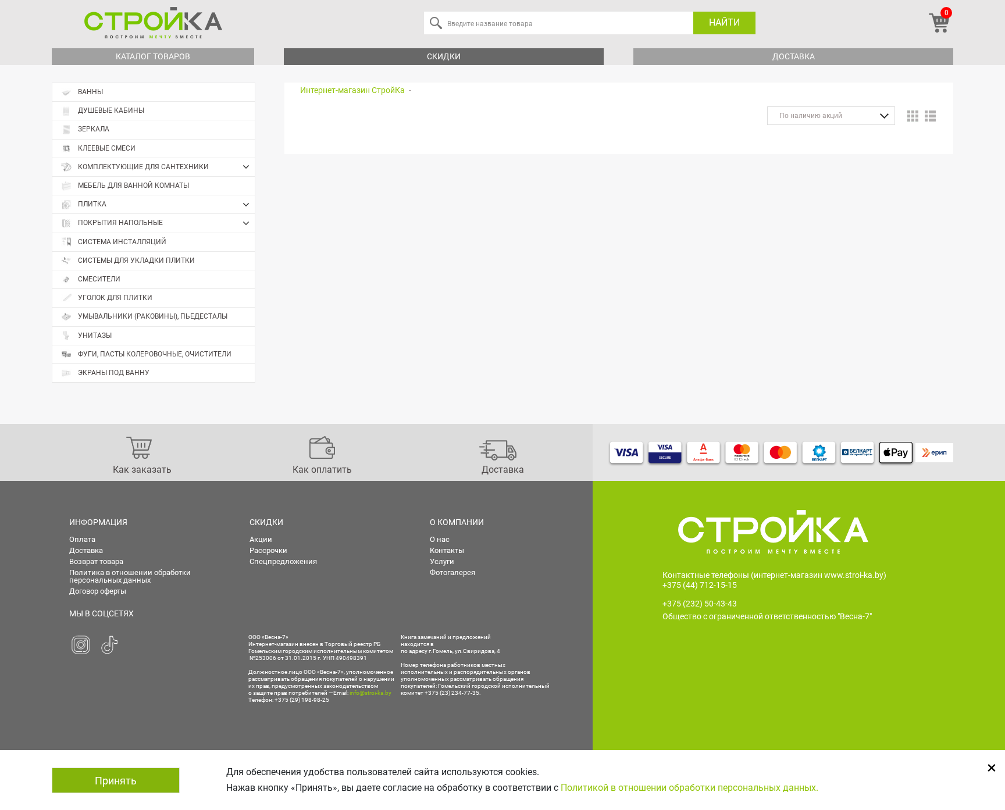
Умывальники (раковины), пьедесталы (152, 316)
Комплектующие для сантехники (143, 167)
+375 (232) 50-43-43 (699, 603)
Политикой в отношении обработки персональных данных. (689, 787)
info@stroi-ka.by (370, 693)
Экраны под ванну (113, 373)
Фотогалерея (452, 572)
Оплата (82, 539)
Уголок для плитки (115, 298)
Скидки (444, 56)
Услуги (442, 561)
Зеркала (93, 129)
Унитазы (95, 335)
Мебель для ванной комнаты (133, 185)
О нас (440, 539)
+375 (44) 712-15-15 (699, 585)
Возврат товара (96, 561)
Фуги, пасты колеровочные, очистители (154, 354)
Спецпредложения (283, 561)
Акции (261, 539)
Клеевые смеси (107, 148)
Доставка (793, 56)
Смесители (99, 279)
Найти (724, 22)
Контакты (447, 550)
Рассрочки (268, 550)
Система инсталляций (122, 242)
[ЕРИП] (934, 452)
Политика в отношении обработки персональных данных (130, 576)
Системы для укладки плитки (136, 260)
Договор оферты (97, 591)
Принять (116, 781)
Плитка (92, 204)
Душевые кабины (111, 110)
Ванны (90, 92)
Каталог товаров (153, 56)
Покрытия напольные (120, 223)
